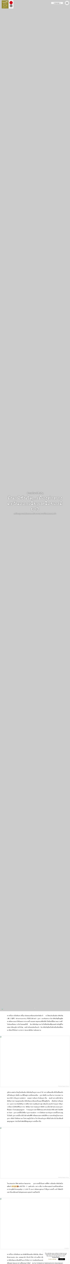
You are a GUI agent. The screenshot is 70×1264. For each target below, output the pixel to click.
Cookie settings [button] (52, 1259)
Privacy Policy (56, 1257)
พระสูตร (14, 1186)
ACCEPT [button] (62, 1259)
